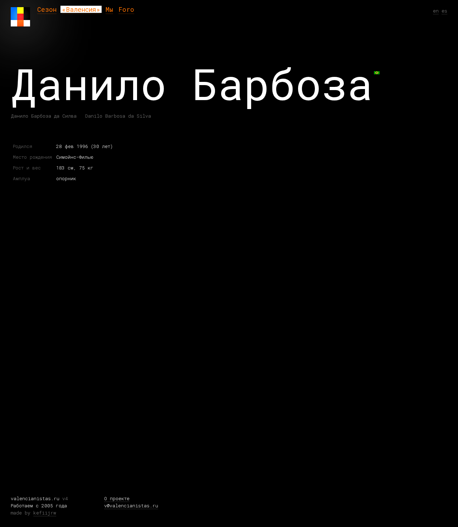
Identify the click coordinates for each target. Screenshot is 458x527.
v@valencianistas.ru (131, 505)
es (444, 11)
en (436, 11)
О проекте (117, 498)
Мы (109, 9)
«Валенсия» (81, 9)
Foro (126, 9)
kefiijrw (44, 512)
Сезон (47, 9)
